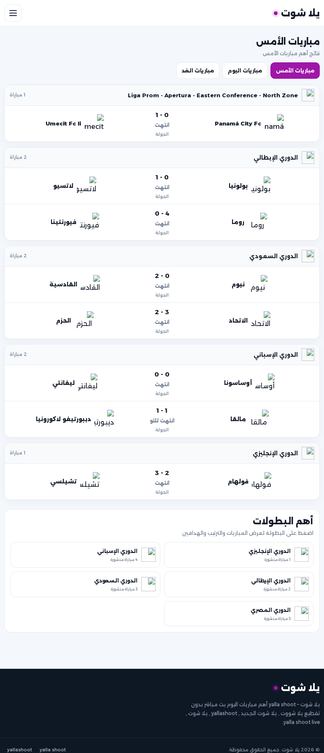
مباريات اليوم (245, 70)
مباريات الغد (198, 70)
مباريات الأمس (295, 70)
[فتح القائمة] (13, 13)
